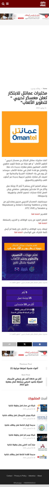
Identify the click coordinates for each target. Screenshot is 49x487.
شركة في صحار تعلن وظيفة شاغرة (22, 405)
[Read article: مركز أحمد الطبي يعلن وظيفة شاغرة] (42, 447)
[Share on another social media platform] (10, 344)
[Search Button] (3, 3)
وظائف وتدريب (35, 88)
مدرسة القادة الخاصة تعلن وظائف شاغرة (19, 454)
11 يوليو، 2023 (41, 108)
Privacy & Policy (20, 475)
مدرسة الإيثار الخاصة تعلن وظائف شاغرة (20, 425)
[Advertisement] (24, 53)
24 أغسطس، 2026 (28, 409)
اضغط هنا (35, 214)
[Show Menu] (7, 4)
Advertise (32, 475)
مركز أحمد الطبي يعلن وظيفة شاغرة (21, 444)
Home (45, 88)
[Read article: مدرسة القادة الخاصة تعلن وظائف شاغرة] (42, 457)
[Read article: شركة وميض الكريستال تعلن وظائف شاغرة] (42, 417)
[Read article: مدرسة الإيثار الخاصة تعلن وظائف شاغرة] (42, 427)
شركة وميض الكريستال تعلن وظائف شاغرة (18, 415)
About (39, 475)
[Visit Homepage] (43, 3)
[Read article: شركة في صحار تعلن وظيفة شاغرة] (42, 408)
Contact (9, 475)
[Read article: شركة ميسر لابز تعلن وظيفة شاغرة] (42, 437)
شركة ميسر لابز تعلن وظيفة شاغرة (22, 435)
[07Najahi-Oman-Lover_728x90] (24, 16)
